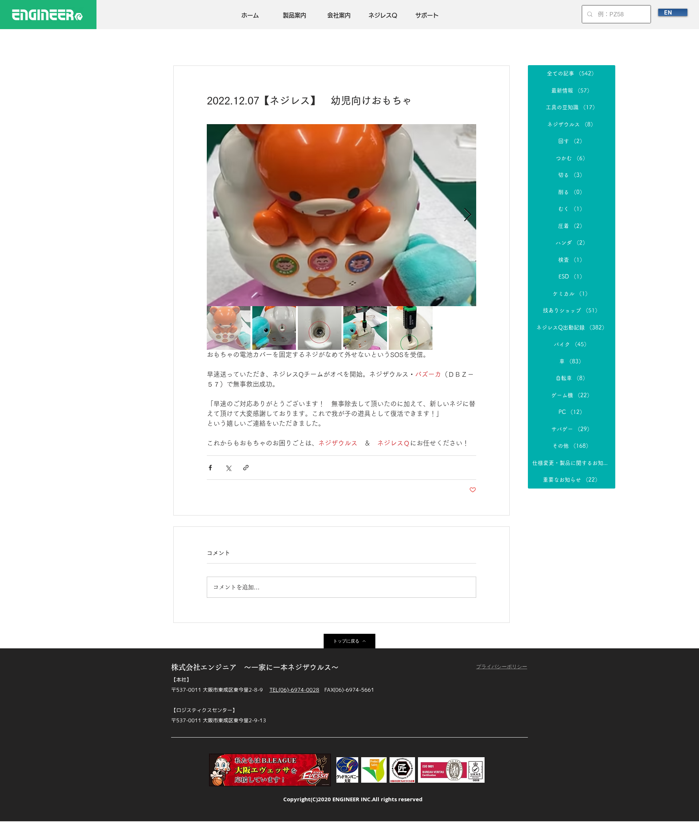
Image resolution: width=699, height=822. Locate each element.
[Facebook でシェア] (210, 467)
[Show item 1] (228, 328)
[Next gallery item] (467, 215)
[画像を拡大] (341, 215)
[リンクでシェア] (245, 467)
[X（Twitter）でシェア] (228, 467)
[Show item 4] (365, 328)
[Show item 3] (319, 328)
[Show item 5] (411, 328)
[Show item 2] (274, 328)
